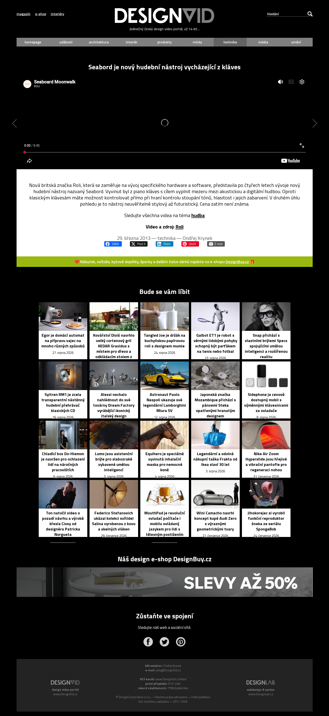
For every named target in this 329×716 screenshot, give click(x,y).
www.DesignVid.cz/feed (170, 679)
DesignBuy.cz (237, 262)
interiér (131, 42)
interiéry (57, 14)
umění (296, 42)
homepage (33, 42)
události (66, 42)
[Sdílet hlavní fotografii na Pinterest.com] (190, 244)
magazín (23, 14)
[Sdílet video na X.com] (139, 244)
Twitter (164, 641)
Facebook (148, 641)
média (263, 42)
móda (197, 42)
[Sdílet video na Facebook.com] (113, 244)
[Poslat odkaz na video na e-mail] (216, 244)
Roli (179, 226)
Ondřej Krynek (197, 238)
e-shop (40, 14)
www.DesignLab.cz (260, 694)
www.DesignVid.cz (65, 694)
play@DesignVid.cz (168, 670)
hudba (198, 215)
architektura (99, 42)
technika (230, 42)
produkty (164, 42)
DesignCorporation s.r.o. (134, 697)
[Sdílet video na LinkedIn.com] (164, 244)
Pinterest (181, 641)
